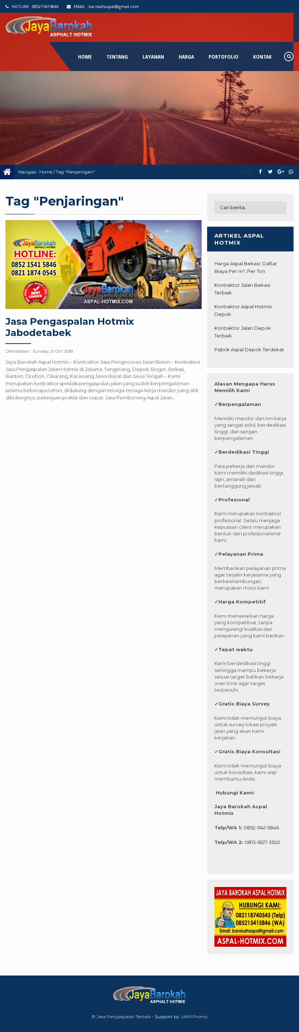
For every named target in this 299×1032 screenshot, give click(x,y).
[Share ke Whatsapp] (290, 172)
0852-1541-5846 (261, 827)
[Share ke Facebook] (260, 172)
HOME (85, 56)
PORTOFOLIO (223, 56)
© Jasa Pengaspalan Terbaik (121, 1016)
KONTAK (262, 56)
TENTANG (117, 56)
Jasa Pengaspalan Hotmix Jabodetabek (69, 327)
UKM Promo (194, 1016)
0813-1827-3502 (262, 842)
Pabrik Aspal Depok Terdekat (249, 349)
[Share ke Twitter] (270, 172)
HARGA (186, 56)
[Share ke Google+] (280, 172)
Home (45, 172)
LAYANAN (153, 56)
